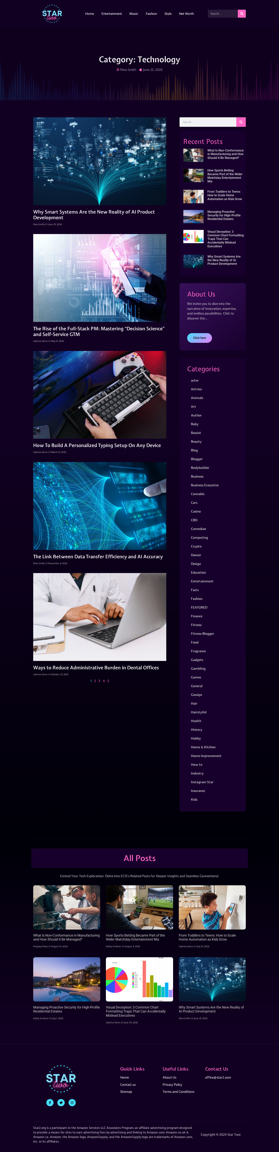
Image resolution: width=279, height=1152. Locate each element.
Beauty (196, 441)
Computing (199, 537)
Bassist (196, 433)
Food (195, 642)
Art (193, 406)
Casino (196, 511)
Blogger (197, 459)
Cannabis (197, 494)
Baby (195, 424)
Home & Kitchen (203, 747)
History (196, 729)
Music (133, 14)
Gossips (196, 694)
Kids (194, 799)
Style (168, 14)
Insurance (198, 791)
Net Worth (186, 14)
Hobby (196, 738)
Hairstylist (199, 712)
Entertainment (112, 14)
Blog (194, 450)
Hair (194, 703)
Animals (197, 398)
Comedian (198, 529)
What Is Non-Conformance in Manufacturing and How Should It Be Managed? (225, 154)
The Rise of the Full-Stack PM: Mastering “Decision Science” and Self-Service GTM (99, 331)
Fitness (196, 625)
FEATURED (199, 607)
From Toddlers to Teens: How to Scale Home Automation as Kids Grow (224, 195)
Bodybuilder (200, 467)
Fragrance (198, 651)
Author (196, 415)
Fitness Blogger (202, 633)
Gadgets (197, 660)
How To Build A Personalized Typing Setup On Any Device (97, 445)
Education (198, 572)
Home (89, 14)
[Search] (242, 14)
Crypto (196, 546)
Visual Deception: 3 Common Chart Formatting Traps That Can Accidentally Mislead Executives (225, 239)
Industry (197, 773)
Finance (196, 616)
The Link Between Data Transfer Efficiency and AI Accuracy (98, 556)
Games (196, 677)
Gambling (198, 668)
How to (196, 764)
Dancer (196, 555)
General (197, 686)
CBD (194, 520)
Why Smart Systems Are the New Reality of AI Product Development (94, 215)
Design (196, 563)
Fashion (151, 14)
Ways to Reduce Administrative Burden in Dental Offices (96, 667)
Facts (195, 590)
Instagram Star (202, 782)
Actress (196, 389)
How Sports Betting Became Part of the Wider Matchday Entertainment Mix (225, 176)
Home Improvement (206, 756)
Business (197, 476)
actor (195, 380)
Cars (194, 502)
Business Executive (205, 485)
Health (196, 721)
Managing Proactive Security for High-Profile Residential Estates (224, 215)
